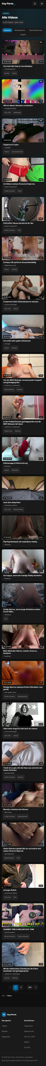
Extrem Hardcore (9, 936)
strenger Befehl (9, 890)
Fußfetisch (15, 470)
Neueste (7, 30)
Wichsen (14, 269)
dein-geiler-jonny (10, 692)
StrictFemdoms (10, 932)
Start (3, 995)
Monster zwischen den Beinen (15, 809)
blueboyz (8, 466)
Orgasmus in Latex (11, 145)
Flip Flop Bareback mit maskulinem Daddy (20, 542)
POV (18, 858)
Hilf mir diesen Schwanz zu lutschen (18, 105)
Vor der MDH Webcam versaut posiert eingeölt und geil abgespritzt (22, 381)
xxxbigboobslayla (10, 108)
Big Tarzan (8, 812)
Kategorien (6, 1037)
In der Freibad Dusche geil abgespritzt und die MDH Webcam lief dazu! (22, 423)
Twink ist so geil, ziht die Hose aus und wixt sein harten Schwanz (22, 769)
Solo (19, 230)
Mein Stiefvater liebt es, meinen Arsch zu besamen (20, 652)
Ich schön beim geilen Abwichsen (17, 341)
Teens (20, 191)
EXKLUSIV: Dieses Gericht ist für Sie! (18, 223)
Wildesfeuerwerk (10, 265)
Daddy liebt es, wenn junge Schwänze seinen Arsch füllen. (21, 610)
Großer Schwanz (9, 191)
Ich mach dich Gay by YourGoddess (17, 66)
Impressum (28, 1026)
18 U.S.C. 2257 (29, 1037)
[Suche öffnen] (35, 3)
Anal (5, 618)
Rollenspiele (17, 112)
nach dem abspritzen (12, 502)
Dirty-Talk (7, 112)
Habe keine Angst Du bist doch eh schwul (20, 728)
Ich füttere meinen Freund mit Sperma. (19, 184)
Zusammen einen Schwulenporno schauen (20, 302)
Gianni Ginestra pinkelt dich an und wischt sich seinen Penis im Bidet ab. (22, 849)
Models (4, 1031)
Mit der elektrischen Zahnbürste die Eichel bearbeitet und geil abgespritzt (20, 970)
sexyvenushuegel (11, 304)
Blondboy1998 (9, 773)
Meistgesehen (20, 30)
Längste (23, 34)
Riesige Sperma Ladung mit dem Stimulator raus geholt (23, 688)
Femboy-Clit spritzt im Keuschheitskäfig (19, 262)
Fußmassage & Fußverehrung (15, 463)
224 (29, 987)
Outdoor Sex (8, 431)
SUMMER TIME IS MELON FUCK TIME (18, 929)
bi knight (7, 344)
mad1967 (8, 147)
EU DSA (27, 1047)
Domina (6, 73)
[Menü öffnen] (41, 3)
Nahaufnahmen (9, 389)
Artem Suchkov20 (11, 187)
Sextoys (6, 978)
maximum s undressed (12, 385)
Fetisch (14, 73)
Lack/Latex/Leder (17, 151)
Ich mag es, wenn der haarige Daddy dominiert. (22, 575)
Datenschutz (29, 1031)
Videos (4, 1026)
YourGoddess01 (10, 69)
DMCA (26, 1042)
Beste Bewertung (35, 30)
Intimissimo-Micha (11, 505)
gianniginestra (9, 854)
